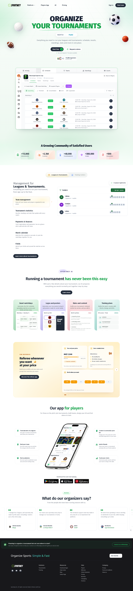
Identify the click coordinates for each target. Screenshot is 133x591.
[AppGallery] (82, 481)
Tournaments (42, 568)
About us (104, 572)
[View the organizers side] (116, 369)
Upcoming (31, 90)
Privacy (104, 568)
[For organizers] (68, 394)
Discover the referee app (29, 377)
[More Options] (63, 86)
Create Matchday (42, 86)
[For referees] (65, 394)
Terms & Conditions (107, 570)
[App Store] (66, 481)
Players (83, 568)
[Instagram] (12, 570)
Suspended (71, 90)
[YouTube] (16, 570)
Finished (41, 90)
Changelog (84, 578)
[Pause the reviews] (130, 530)
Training (41, 570)
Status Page (63, 574)
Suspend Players (55, 86)
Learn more (66, 292)
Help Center (63, 570)
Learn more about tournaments (26, 256)
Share (69, 86)
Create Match (29, 86)
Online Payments (85, 572)
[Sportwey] (14, 5)
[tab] (26, 71)
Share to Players (110, 76)
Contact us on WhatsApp (121, 544)
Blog (61, 572)
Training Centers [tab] (80, 175)
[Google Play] (51, 481)
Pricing (83, 574)
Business (83, 576)
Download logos (64, 568)
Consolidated (52, 90)
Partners (83, 581)
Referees (83, 570)
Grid (62, 90)
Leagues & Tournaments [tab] (59, 175)
